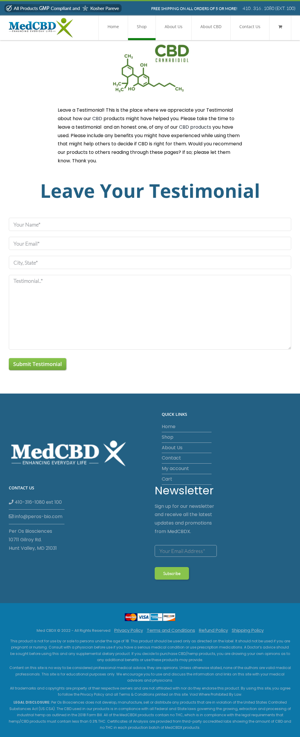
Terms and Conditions (171, 630)
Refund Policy (213, 630)
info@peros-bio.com (37, 516)
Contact (171, 458)
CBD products (195, 127)
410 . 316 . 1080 (258, 8)
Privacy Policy (128, 630)
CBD (97, 118)
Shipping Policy (248, 630)
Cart (167, 479)
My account (175, 468)
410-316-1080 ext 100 (37, 502)
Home (168, 426)
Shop (167, 437)
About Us (172, 447)
